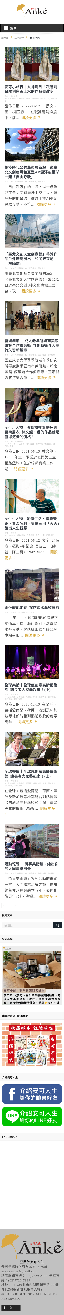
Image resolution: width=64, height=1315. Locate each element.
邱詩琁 (13, 533)
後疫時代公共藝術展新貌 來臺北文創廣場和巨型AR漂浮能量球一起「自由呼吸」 (32, 171)
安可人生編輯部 (17, 181)
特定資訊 (48, 444)
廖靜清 (13, 612)
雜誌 (11, 446)
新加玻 (29, 697)
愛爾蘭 (29, 783)
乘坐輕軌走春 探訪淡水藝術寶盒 (32, 607)
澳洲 (35, 697)
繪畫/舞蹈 (42, 355)
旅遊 (28, 98)
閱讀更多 (29, 117)
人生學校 (20, 444)
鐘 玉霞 (14, 96)
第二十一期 (40, 535)
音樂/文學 (18, 699)
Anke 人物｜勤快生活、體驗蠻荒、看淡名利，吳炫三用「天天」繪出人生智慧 (32, 523)
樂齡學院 (35, 98)
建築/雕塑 (12, 98)
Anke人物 (12, 444)
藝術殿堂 (41, 181)
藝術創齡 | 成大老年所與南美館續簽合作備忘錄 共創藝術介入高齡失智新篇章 (32, 345)
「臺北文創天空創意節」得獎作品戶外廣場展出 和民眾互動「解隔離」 (31, 258)
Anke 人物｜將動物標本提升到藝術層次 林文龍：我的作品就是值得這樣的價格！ (32, 431)
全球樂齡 (11, 697)
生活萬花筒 (44, 98)
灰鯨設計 (14, 694)
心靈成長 (21, 98)
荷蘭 (44, 783)
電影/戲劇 (8, 699)
